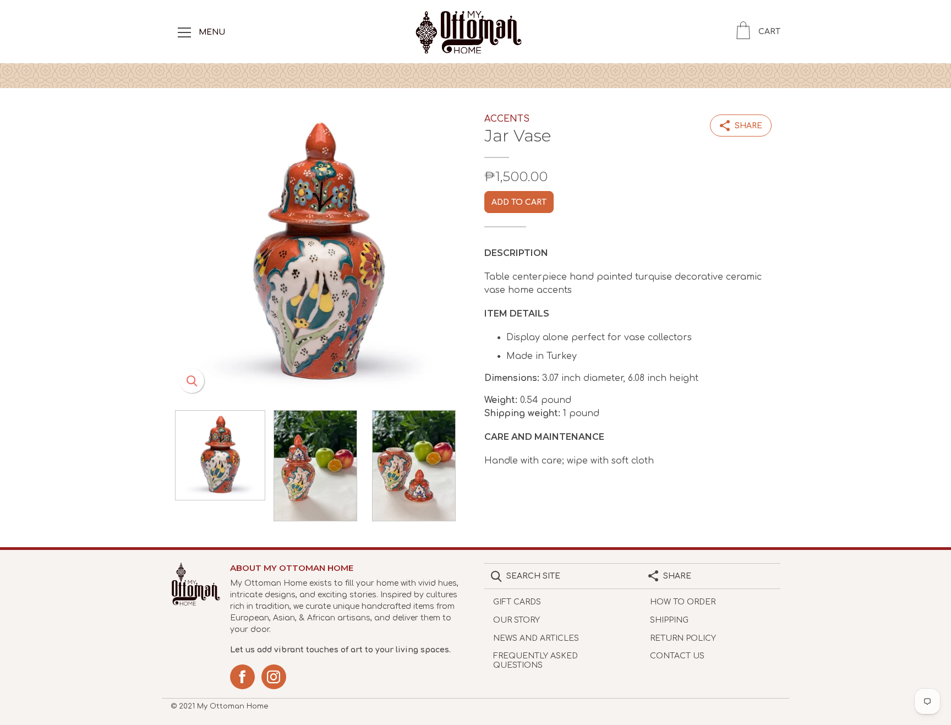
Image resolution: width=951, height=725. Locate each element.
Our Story (516, 620)
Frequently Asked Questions (535, 660)
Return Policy (683, 638)
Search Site (533, 576)
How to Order (682, 602)
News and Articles (536, 638)
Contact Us (677, 656)
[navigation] (184, 32)
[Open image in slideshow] (319, 254)
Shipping (669, 620)
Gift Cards (517, 602)
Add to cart (518, 202)
